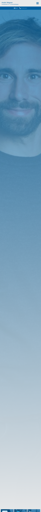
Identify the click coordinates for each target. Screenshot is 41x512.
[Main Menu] (37, 3)
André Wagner (7, 3)
